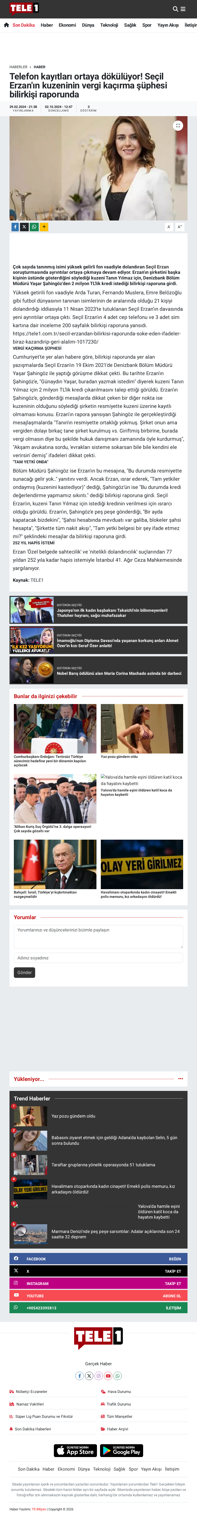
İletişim (172, 1469)
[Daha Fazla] (44, 227)
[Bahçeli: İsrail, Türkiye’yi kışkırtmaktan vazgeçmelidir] (55, 864)
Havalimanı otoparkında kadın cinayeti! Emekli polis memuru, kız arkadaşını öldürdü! (138, 894)
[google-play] (121, 1450)
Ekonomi (67, 25)
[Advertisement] (98, 1031)
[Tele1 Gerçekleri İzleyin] (24, 9)
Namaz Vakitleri (30, 1404)
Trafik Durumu (119, 1404)
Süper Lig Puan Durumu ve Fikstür (44, 1416)
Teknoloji (109, 25)
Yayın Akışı (168, 25)
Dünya (88, 25)
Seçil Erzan (157, 266)
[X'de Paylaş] (24, 227)
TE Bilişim (39, 1509)
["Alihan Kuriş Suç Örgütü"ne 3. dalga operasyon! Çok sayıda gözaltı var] (55, 798)
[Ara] (175, 9)
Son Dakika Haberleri (33, 1429)
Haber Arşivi (117, 1429)
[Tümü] (180, 1078)
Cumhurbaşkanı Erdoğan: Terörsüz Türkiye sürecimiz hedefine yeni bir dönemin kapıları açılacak (50, 761)
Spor (147, 25)
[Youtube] (108, 1376)
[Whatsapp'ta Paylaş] (34, 227)
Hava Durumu (119, 1391)
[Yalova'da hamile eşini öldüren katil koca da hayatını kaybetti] (142, 780)
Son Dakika (24, 25)
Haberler (18, 67)
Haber (47, 25)
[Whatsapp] (117, 1376)
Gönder (24, 972)
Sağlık (130, 25)
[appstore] (75, 1450)
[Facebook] (79, 1376)
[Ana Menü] (183, 9)
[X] (89, 1376)
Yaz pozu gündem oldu (119, 757)
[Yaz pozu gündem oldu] (142, 728)
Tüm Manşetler (119, 1416)
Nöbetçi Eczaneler (31, 1391)
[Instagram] (98, 1376)
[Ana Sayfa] (6, 25)
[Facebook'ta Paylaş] (15, 227)
